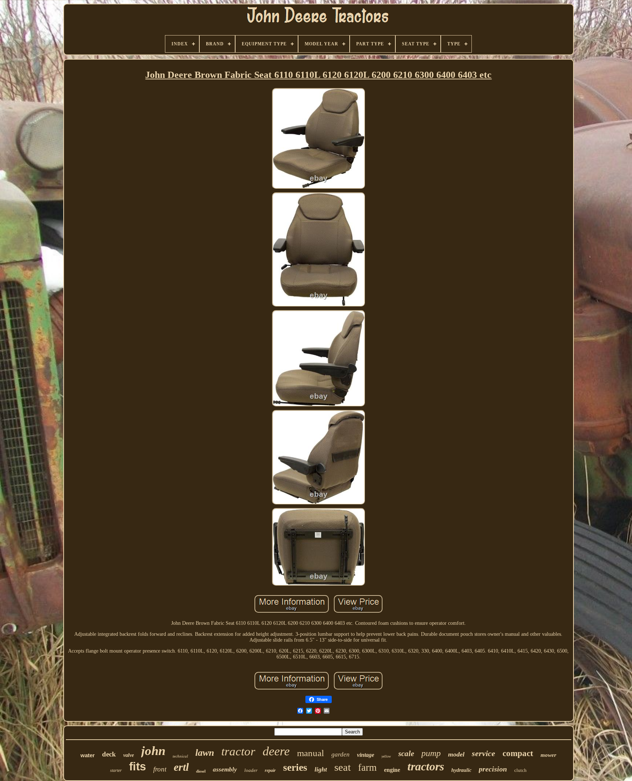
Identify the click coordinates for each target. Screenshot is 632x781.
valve (128, 755)
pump (431, 753)
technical (180, 756)
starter (116, 770)
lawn (204, 752)
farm (367, 767)
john (153, 751)
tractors (425, 766)
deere (276, 751)
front (159, 769)
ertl (181, 767)
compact (518, 753)
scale (406, 753)
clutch (520, 770)
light (321, 769)
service (483, 753)
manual (310, 753)
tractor (238, 751)
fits (137, 766)
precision (493, 769)
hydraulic (461, 770)
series (295, 767)
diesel (201, 771)
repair (270, 770)
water (87, 755)
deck (109, 754)
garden (340, 754)
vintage (365, 755)
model (456, 754)
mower (548, 755)
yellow (386, 756)
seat (342, 767)
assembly (225, 769)
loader (250, 770)
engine (392, 770)
